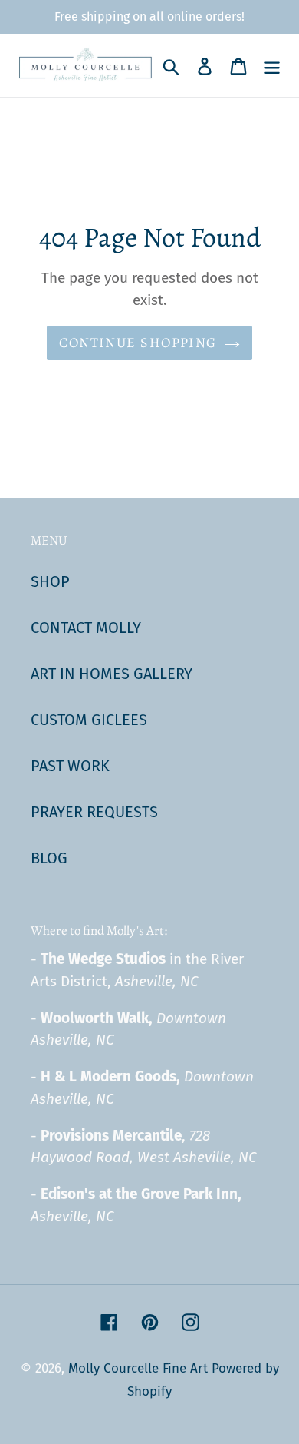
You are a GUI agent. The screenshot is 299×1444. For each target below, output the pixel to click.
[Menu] (272, 65)
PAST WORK (70, 766)
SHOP (50, 581)
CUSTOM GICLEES (89, 719)
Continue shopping (137, 342)
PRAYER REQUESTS (94, 812)
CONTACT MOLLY (86, 627)
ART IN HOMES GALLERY (111, 673)
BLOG (49, 858)
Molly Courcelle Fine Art (138, 1368)
